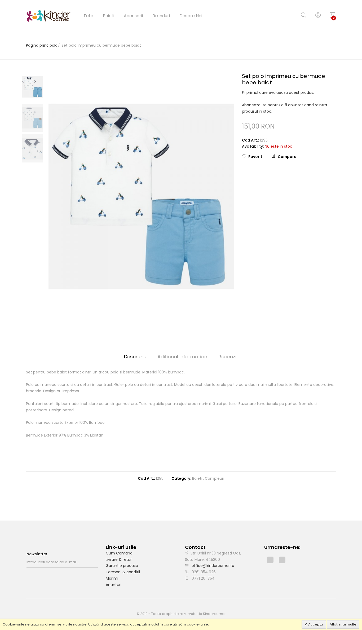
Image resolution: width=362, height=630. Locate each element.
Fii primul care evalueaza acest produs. (278, 92)
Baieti (108, 16)
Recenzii (227, 356)
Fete (88, 16)
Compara (287, 156)
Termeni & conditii (123, 572)
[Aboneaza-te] (96, 562)
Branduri (161, 16)
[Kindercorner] (48, 16)
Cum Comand (119, 553)
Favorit (255, 156)
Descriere (135, 356)
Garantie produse (122, 565)
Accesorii (133, 16)
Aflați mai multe (343, 624)
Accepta (315, 624)
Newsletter (37, 554)
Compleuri (214, 478)
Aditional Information (182, 356)
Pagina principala (42, 45)
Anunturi (113, 584)
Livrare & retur (119, 559)
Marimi (112, 578)
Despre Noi (190, 16)
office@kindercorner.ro (213, 565)
